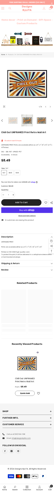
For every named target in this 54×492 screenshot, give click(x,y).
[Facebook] (5, 451)
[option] (27, 39)
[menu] (2, 8)
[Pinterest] (18, 451)
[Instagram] (11, 451)
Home (3, 55)
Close (52, 3)
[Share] (51, 203)
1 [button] (25, 42)
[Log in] (44, 8)
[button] (45, 107)
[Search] (9, 8)
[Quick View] (38, 352)
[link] (14, 325)
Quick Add (25, 393)
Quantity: (5, 190)
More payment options (27, 216)
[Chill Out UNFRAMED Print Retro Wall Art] (27, 363)
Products (11, 55)
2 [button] (28, 42)
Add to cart (21, 202)
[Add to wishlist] (46, 202)
